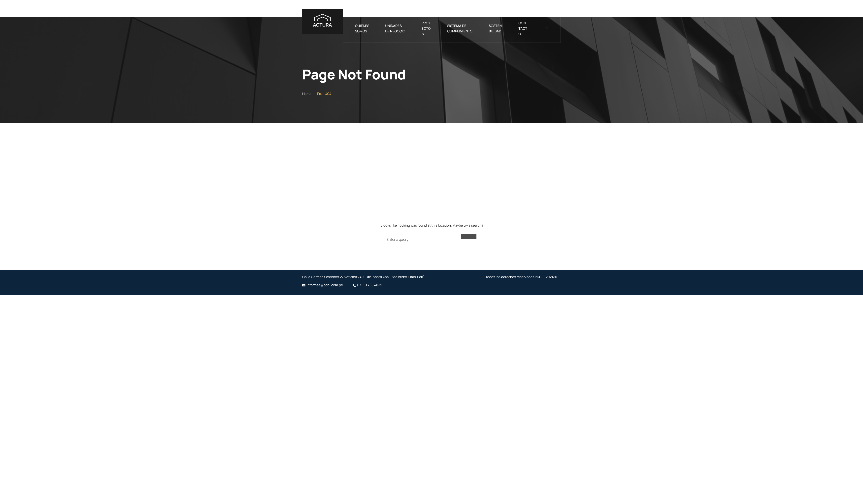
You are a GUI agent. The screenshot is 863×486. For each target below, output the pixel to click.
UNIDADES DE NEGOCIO (395, 28)
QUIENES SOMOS (362, 28)
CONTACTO (522, 28)
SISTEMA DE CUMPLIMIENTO (459, 28)
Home (306, 93)
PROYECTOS (426, 28)
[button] (547, 28)
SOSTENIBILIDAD (496, 28)
